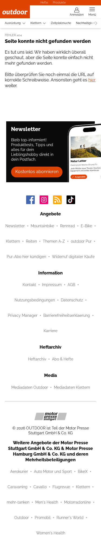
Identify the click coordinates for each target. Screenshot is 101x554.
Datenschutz (72, 300)
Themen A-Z (54, 241)
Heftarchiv (37, 359)
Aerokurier (19, 471)
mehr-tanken (18, 502)
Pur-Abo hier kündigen (26, 256)
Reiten (31, 241)
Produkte (59, 2)
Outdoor (21, 517)
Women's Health (50, 533)
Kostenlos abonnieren (36, 171)
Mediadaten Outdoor (29, 387)
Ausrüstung (13, 23)
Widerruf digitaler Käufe (73, 256)
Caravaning (17, 487)
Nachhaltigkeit (85, 23)
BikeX (83, 471)
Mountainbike (42, 226)
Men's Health (46, 502)
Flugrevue (61, 487)
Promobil (43, 517)
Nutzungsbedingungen (35, 300)
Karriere (50, 331)
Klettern (35, 23)
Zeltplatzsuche (61, 23)
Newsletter (15, 226)
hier (92, 79)
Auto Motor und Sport (53, 471)
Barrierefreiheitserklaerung (66, 315)
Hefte (44, 2)
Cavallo (40, 487)
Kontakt (29, 285)
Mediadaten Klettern (72, 387)
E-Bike (86, 226)
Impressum (52, 285)
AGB (71, 285)
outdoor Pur (81, 241)
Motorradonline (77, 502)
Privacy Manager (22, 315)
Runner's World (70, 517)
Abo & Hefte (62, 359)
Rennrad (67, 226)
